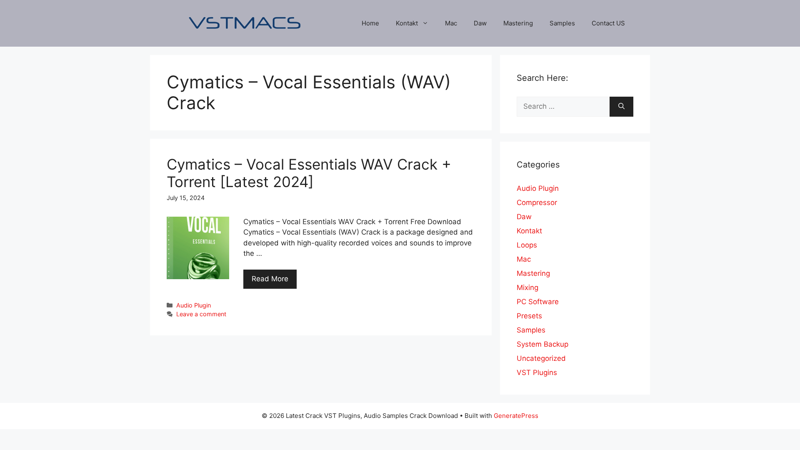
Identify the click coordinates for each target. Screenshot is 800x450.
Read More (270, 279)
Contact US (608, 23)
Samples (562, 23)
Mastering (518, 23)
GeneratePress (516, 416)
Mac (451, 23)
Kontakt (407, 23)
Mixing (527, 287)
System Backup (542, 344)
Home (370, 23)
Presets (529, 316)
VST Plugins (537, 372)
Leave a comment (201, 314)
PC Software (538, 302)
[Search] (621, 107)
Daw (480, 23)
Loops (527, 245)
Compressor (537, 202)
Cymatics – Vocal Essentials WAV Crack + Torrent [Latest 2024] (309, 172)
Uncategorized (541, 358)
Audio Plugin (193, 305)
